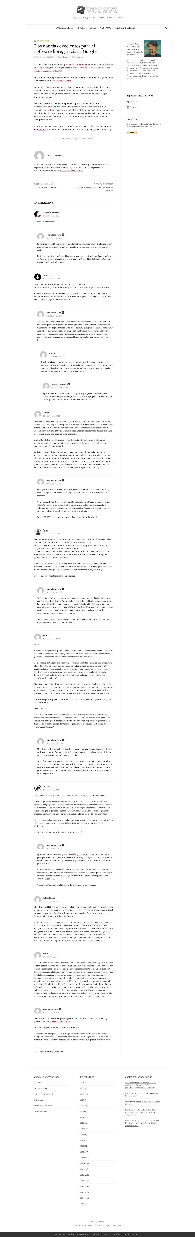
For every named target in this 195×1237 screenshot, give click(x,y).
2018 (82, 1129)
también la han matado (60, 1021)
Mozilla (89, 138)
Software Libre (41, 41)
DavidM (47, 786)
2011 (81, 1169)
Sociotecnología (41, 1088)
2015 (82, 1146)
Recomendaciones (125, 28)
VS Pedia (81, 28)
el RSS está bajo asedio (75, 854)
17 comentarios (78, 57)
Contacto (105, 28)
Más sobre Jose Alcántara (71, 170)
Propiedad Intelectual (43, 1094)
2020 (82, 1117)
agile (138, 52)
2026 (82, 1082)
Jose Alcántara (64, 28)
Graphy (104, 1225)
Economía (38, 1082)
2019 (82, 1123)
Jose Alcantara (53, 234)
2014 (82, 1152)
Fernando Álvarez (62, 80)
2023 (82, 1100)
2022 (82, 1106)
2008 (82, 1186)
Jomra (46, 635)
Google (68, 138)
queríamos (46, 97)
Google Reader (79, 138)
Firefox (61, 138)
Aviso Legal (60, 1234)
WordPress (89, 1225)
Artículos (133, 101)
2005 (82, 1204)
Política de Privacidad (78, 1234)
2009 (82, 1181)
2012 (82, 1163)
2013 (82, 1157)
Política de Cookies (101, 1234)
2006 (82, 1198)
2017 (82, 1134)
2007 (82, 1192)
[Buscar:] (167, 28)
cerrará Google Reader (79, 64)
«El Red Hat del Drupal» (46, 187)
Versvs (101, 1222)
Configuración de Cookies (125, 1234)
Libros (92, 28)
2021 (82, 1111)
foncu (46, 530)
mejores (42, 129)
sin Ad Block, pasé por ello (56, 110)
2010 (82, 1175)
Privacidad (38, 1100)
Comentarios (135, 107)
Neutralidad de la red (43, 1106)
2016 (82, 1140)
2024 (82, 1094)
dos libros (143, 60)
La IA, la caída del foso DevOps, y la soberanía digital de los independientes (141, 1112)
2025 (82, 1088)
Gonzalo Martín (51, 212)
